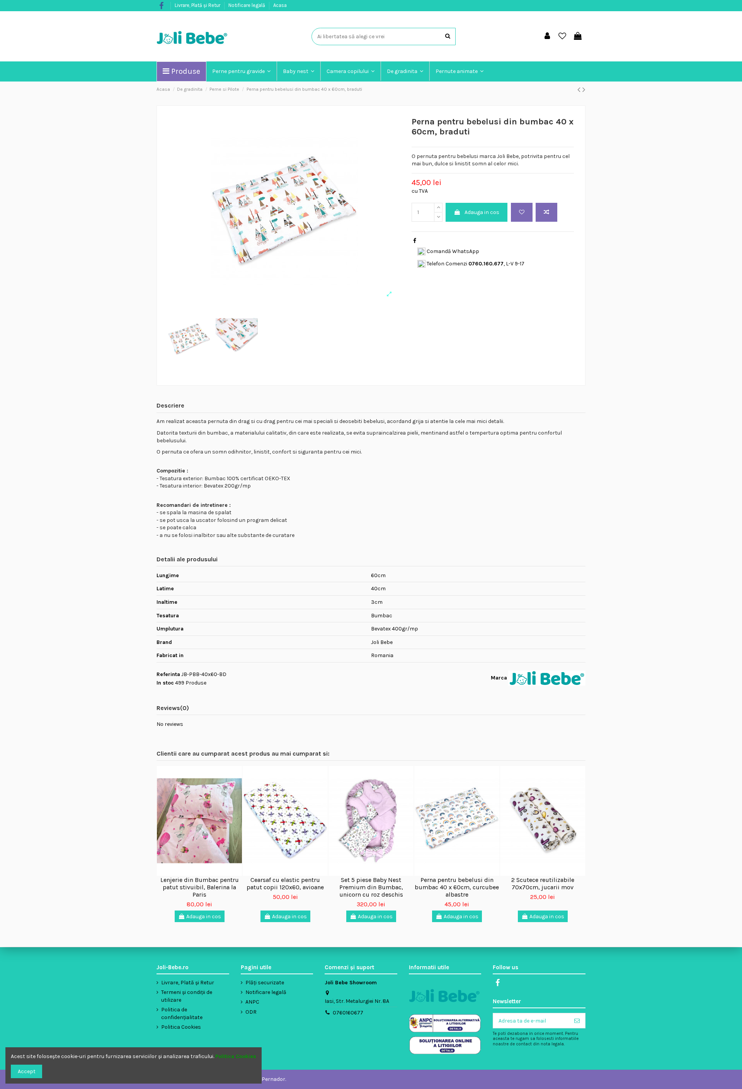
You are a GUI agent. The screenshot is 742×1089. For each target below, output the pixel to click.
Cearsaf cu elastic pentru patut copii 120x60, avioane (285, 883)
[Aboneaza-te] (577, 1020)
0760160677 (348, 1012)
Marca (499, 677)
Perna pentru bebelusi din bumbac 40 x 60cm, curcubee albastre (457, 887)
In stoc (165, 683)
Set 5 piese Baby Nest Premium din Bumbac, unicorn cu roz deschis (371, 887)
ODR (251, 1012)
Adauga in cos (482, 212)
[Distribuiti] (414, 241)
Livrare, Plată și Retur (198, 5)
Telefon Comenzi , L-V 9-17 (474, 263)
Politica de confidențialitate (182, 1013)
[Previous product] (579, 89)
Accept (27, 1071)
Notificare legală (247, 5)
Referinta (168, 674)
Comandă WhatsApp (452, 251)
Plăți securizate (264, 982)
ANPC (252, 1002)
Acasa (280, 5)
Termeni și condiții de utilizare (186, 996)
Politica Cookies (181, 1027)
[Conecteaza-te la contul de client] (547, 36)
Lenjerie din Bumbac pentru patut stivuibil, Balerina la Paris (199, 887)
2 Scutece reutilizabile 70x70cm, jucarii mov (542, 883)
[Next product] (583, 89)
